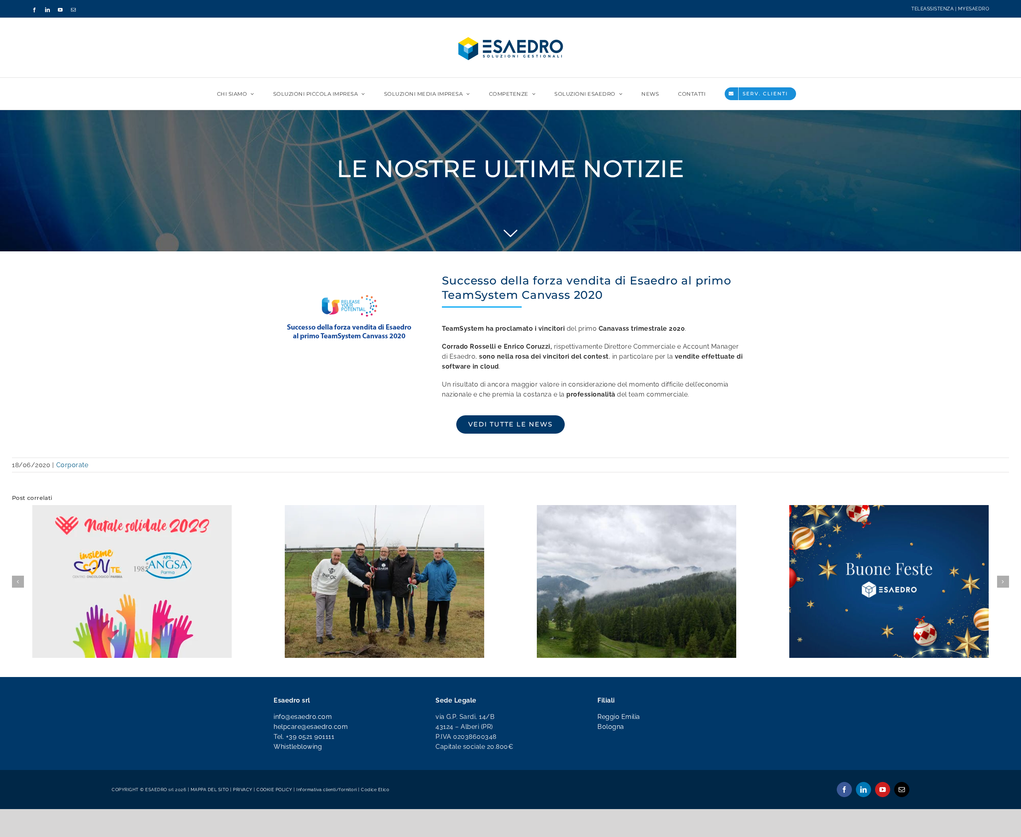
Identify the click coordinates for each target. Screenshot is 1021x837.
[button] (18, 605)
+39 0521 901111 (310, 783)
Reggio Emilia (618, 763)
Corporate (72, 465)
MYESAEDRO (973, 9)
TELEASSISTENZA (932, 9)
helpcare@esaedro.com (311, 773)
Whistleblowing (298, 793)
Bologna (610, 773)
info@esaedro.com (303, 763)
